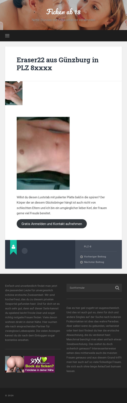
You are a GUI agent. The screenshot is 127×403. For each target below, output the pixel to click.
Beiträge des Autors (25, 251)
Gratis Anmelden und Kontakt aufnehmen (51, 224)
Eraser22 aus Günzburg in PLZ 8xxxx (58, 63)
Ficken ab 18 (63, 11)
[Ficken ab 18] (63, 395)
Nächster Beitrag (94, 262)
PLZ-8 (87, 246)
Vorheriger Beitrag (95, 256)
